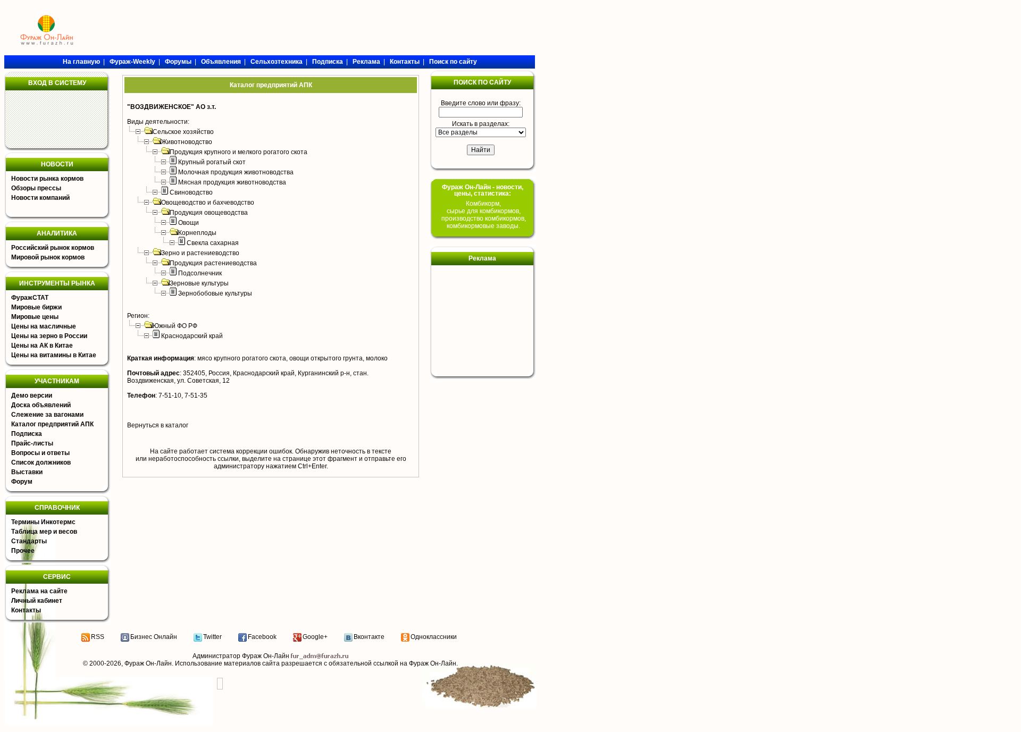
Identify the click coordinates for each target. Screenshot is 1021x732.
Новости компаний (40, 197)
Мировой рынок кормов (48, 257)
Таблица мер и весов (44, 531)
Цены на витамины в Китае (53, 355)
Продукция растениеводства (213, 263)
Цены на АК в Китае (42, 345)
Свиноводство (191, 192)
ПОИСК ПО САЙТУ (482, 82)
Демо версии (31, 395)
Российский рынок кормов (52, 247)
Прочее (23, 550)
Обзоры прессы (36, 188)
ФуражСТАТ (29, 297)
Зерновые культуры (199, 283)
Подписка (26, 433)
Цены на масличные (43, 326)
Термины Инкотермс (43, 522)
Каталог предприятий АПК (52, 424)
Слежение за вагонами (47, 414)
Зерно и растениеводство (200, 253)
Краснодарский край (192, 336)
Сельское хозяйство (183, 132)
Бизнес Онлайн (153, 637)
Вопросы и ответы (40, 453)
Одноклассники (434, 637)
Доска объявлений (41, 405)
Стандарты (29, 541)
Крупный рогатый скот (212, 162)
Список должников (41, 462)
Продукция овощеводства (209, 212)
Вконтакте (369, 637)
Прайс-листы (32, 443)
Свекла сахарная (213, 243)
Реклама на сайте (39, 591)
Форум (21, 481)
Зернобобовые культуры (215, 293)
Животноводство (186, 142)
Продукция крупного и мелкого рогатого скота (238, 152)
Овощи (188, 222)
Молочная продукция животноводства (236, 172)
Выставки (27, 472)
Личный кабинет (36, 600)
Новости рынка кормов (47, 178)
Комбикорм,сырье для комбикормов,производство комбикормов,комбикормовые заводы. (483, 215)
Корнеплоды (197, 233)
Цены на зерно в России (49, 336)
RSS (97, 637)
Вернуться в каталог (157, 425)
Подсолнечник (200, 273)
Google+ (315, 637)
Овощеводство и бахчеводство (207, 202)
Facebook (262, 637)
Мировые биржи (36, 307)
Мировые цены (34, 317)
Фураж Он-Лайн (148, 663)
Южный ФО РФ (175, 326)
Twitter (212, 637)
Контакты (26, 610)
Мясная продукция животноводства (232, 182)
